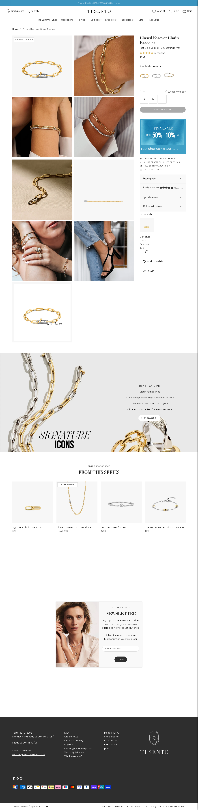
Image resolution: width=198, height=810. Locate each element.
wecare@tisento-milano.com (28, 754)
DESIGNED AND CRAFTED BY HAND (160, 158)
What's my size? (177, 91)
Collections (67, 19)
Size (142, 91)
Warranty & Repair (74, 752)
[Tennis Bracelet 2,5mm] (121, 502)
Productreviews (163, 187)
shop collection (149, 418)
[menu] (30, 806)
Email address (111, 643)
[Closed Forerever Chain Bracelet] (169, 75)
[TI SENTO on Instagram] (21, 778)
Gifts (140, 19)
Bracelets (110, 19)
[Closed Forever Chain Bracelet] (145, 75)
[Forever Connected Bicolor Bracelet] (165, 502)
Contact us (110, 740)
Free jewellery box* (154, 169)
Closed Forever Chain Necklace (73, 527)
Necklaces (127, 19)
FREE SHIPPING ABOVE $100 (157, 166)
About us (154, 19)
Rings (82, 19)
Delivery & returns (152, 206)
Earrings (95, 19)
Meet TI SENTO (111, 732)
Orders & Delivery (73, 740)
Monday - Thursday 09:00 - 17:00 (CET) (33, 736)
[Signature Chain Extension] (147, 225)
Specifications (150, 197)
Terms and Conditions (112, 806)
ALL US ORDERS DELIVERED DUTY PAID (162, 162)
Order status (71, 736)
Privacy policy (133, 806)
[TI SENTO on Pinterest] (18, 778)
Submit (121, 659)
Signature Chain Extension (145, 240)
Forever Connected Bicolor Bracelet (164, 527)
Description (149, 178)
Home (15, 29)
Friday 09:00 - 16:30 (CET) (25, 742)
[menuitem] (113, 806)
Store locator (111, 736)
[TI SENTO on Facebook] (14, 778)
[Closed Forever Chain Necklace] (76, 502)
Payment (69, 744)
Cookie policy (150, 806)
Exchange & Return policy (78, 748)
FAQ (66, 732)
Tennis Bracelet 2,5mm (113, 527)
